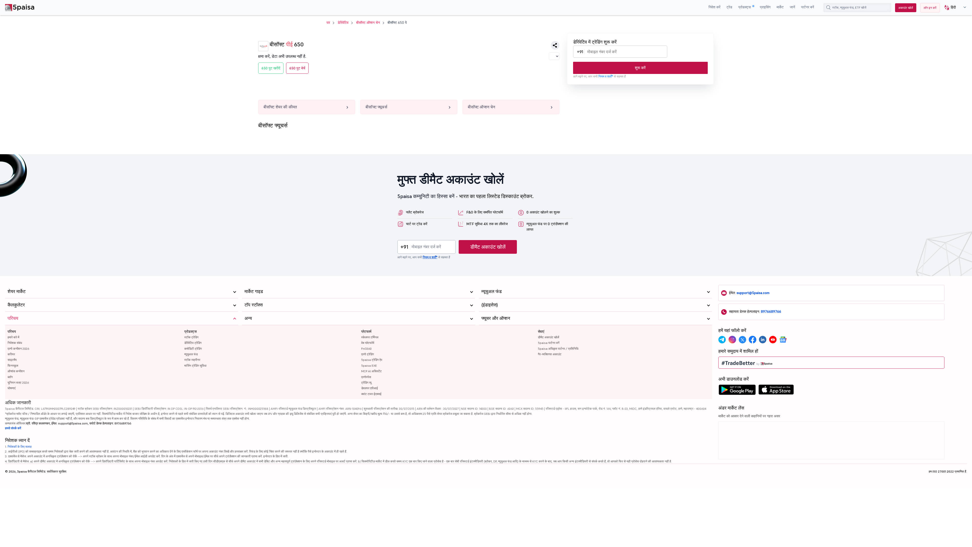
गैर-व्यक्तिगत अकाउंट (549, 354)
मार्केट (780, 7)
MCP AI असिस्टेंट (371, 371)
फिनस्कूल (13, 365)
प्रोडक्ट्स (745, 7)
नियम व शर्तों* (605, 76)
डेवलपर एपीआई (369, 388)
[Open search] (828, 7)
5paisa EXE (369, 365)
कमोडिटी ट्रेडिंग (193, 348)
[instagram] (732, 339)
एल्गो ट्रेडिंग (367, 354)
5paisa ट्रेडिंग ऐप (371, 360)
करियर (11, 354)
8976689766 (771, 311)
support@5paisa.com (753, 292)
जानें (792, 7)
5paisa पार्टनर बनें (548, 343)
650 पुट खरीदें (270, 68)
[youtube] (773, 339)
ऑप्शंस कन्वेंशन (16, 371)
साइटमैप (12, 360)
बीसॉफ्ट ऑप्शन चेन (368, 22)
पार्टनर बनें (807, 7)
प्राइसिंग (765, 7)
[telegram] (722, 339)
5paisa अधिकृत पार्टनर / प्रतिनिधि (558, 348)
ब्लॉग (10, 377)
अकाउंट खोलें (905, 8)
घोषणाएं (11, 388)
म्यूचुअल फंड (191, 354)
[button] (953, 8)
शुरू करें (640, 67)
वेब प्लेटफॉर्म (367, 343)
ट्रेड (729, 7)
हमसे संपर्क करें (13, 428)
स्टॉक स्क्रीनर (192, 360)
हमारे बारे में (13, 337)
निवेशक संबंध (15, 343)
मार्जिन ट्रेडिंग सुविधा (195, 365)
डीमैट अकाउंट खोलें (487, 247)
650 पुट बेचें (297, 68)
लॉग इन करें (930, 8)
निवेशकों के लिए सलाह (20, 446)
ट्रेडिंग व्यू (366, 382)
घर (328, 22)
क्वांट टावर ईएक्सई (371, 394)
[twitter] (742, 339)
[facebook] (752, 339)
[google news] (783, 339)
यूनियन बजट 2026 (18, 382)
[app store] (776, 391)
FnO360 (366, 348)
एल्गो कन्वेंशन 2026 (18, 348)
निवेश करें (714, 7)
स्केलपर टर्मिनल (369, 337)
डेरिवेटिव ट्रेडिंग (192, 343)
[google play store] (737, 391)
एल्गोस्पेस (366, 377)
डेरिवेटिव (343, 22)
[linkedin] (762, 339)
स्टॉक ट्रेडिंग (191, 337)
